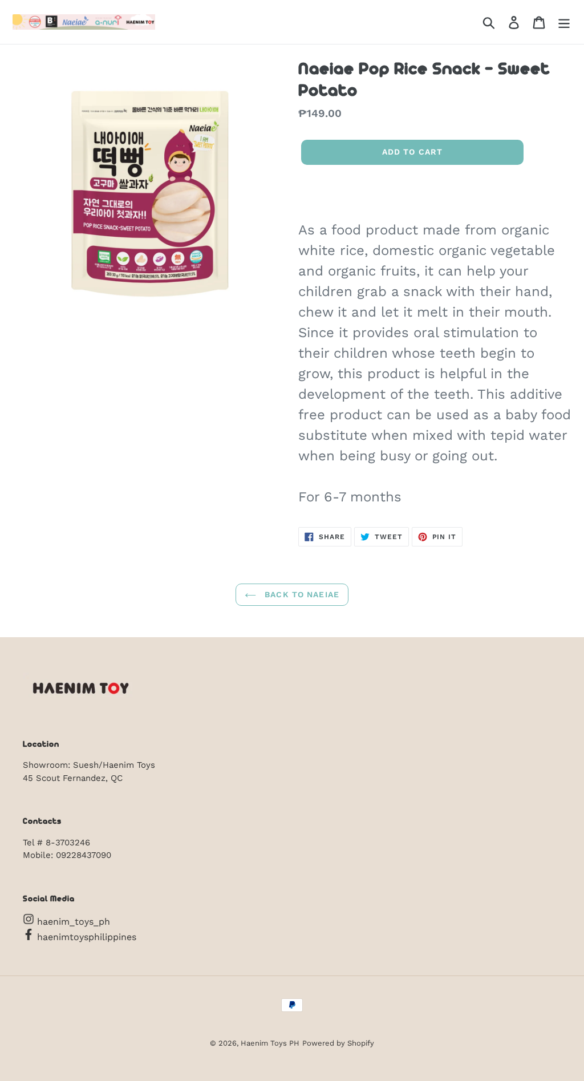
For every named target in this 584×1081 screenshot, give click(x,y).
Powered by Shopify (338, 1043)
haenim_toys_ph (72, 921)
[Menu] (564, 22)
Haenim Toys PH (270, 1043)
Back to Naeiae (300, 594)
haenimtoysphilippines (85, 937)
